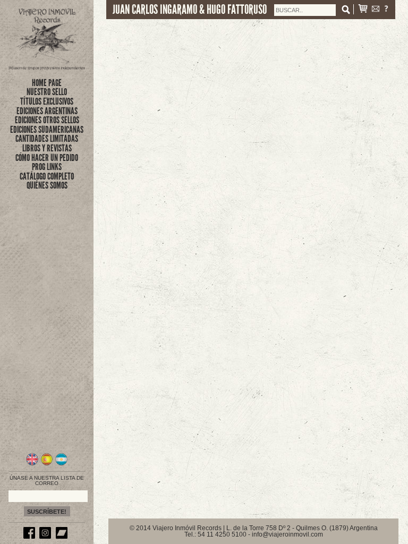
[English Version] (32, 464)
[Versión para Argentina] (61, 464)
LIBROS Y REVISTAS (47, 148)
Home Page (47, 83)
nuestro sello (47, 92)
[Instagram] (46, 536)
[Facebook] (30, 536)
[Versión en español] (47, 464)
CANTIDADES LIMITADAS (46, 138)
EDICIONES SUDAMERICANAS (46, 129)
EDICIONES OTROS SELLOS (47, 120)
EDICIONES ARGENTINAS (47, 111)
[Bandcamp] (63, 536)
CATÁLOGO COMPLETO (47, 176)
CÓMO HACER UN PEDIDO (46, 158)
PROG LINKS (47, 167)
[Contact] (375, 10)
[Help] (386, 10)
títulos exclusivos (46, 101)
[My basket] (363, 10)
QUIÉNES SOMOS (47, 185)
